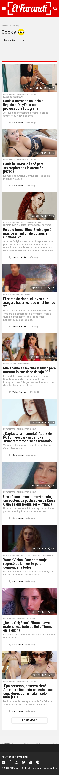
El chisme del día (33, 223)
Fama (23, 225)
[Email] (3, 762)
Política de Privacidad (15, 757)
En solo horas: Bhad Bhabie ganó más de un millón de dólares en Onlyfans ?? (27, 233)
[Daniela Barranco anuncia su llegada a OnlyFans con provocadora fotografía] (29, 78)
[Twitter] (23, 762)
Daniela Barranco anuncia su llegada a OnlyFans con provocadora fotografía (24, 105)
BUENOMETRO (9, 95)
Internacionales (36, 225)
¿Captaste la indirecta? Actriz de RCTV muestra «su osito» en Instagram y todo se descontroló (27, 437)
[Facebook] (10, 762)
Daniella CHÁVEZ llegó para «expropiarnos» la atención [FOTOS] (23, 168)
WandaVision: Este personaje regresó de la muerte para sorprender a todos (25, 564)
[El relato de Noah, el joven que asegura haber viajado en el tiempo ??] (29, 278)
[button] (4, 8)
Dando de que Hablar (13, 97)
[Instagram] (16, 762)
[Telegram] (37, 762)
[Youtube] (30, 762)
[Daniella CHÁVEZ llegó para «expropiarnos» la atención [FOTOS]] (29, 143)
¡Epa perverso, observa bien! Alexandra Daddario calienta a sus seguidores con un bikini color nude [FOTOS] (28, 691)
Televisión (48, 555)
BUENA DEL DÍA (9, 364)
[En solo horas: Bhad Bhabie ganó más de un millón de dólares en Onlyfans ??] (29, 206)
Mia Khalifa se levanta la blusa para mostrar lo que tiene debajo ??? (29, 370)
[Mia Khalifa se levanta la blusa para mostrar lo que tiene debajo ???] (29, 347)
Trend (48, 225)
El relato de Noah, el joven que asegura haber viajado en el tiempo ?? (29, 303)
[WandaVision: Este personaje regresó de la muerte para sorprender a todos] (29, 538)
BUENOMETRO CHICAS (26, 95)
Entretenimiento (11, 225)
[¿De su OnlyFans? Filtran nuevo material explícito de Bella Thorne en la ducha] (29, 601)
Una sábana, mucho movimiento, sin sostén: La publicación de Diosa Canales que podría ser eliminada (29, 500)
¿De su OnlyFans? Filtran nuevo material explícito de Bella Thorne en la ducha (28, 627)
